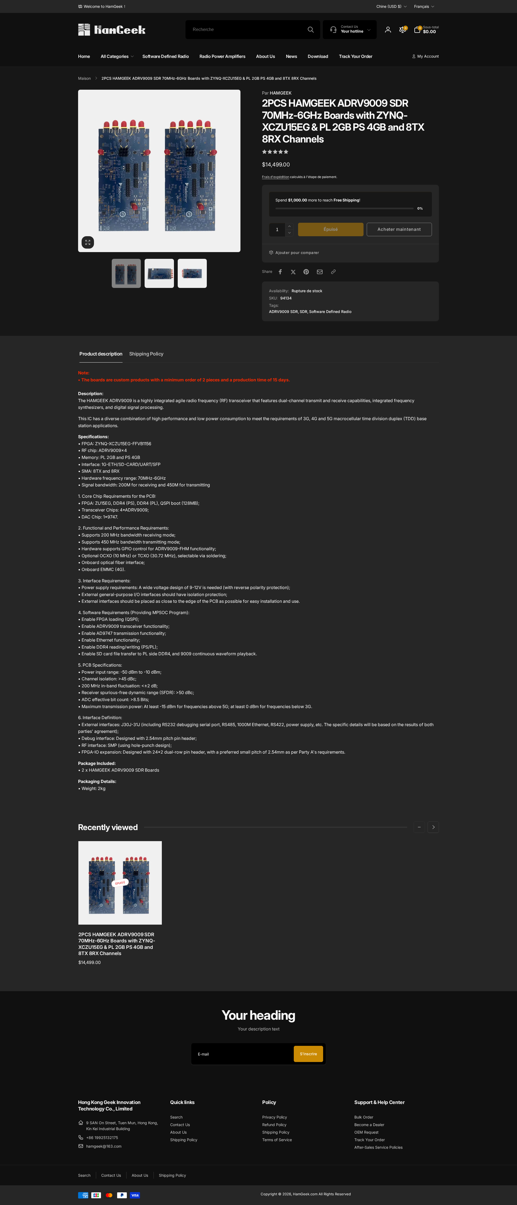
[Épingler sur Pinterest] (306, 271)
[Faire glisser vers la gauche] (419, 827)
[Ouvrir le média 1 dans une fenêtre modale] (159, 171)
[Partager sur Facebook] (280, 271)
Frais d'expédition (275, 177)
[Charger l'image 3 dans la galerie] (192, 273)
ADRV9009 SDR (283, 311)
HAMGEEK (277, 93)
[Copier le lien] (333, 271)
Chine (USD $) (388, 6)
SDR (303, 311)
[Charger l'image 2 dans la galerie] (159, 273)
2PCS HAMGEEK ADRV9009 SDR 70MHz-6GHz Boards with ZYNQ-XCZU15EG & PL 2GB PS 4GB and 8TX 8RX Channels (116, 944)
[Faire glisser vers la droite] (433, 827)
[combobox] (253, 29)
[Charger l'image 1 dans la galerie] (126, 273)
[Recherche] (310, 29)
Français (421, 6)
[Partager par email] (319, 272)
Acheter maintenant (399, 229)
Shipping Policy (146, 354)
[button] (426, 30)
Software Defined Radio (330, 311)
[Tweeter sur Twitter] (293, 271)
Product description (101, 354)
